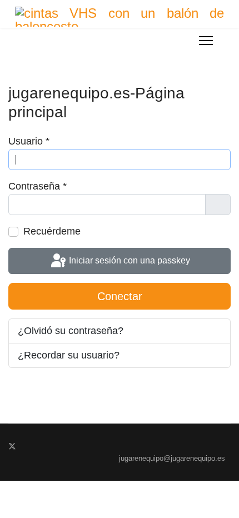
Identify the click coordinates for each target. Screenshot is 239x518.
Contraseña (37, 186)
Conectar (119, 296)
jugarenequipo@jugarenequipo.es (172, 458)
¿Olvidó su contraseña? (70, 330)
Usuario (28, 141)
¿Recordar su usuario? (69, 355)
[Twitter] (12, 446)
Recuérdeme (52, 231)
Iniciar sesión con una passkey (128, 260)
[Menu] (206, 40)
